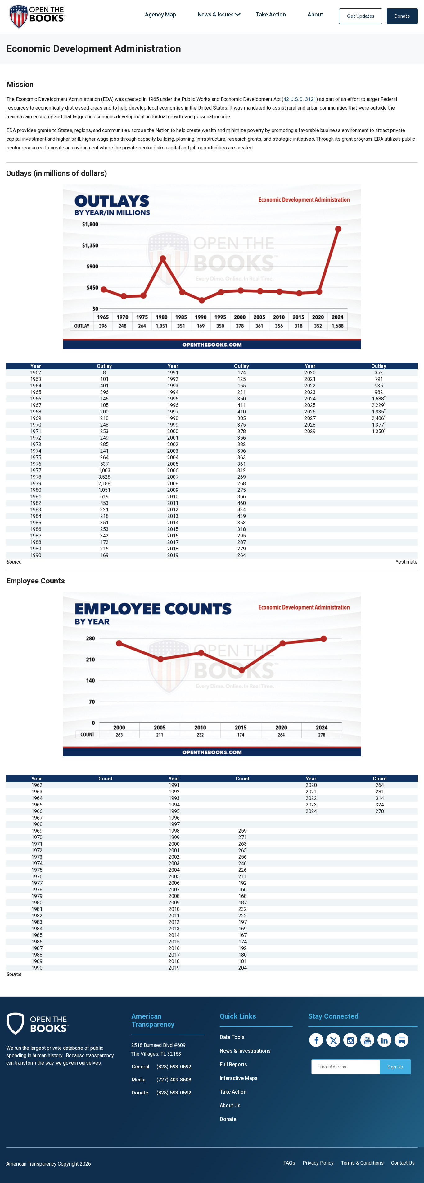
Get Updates (360, 16)
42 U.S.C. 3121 (299, 99)
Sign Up (395, 1066)
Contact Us (403, 1163)
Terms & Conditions (362, 1163)
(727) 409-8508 (173, 1080)
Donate (402, 16)
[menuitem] (160, 14)
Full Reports (233, 1064)
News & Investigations (245, 1051)
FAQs (289, 1163)
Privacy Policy (318, 1163)
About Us (230, 1105)
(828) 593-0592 (173, 1067)
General (140, 1067)
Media (139, 1080)
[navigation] (234, 14)
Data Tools (232, 1037)
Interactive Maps (239, 1078)
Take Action (233, 1092)
